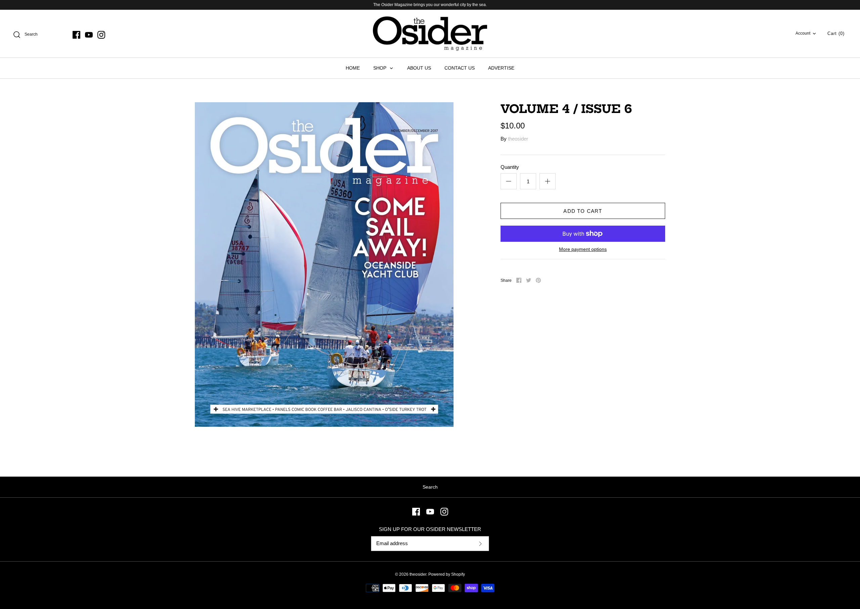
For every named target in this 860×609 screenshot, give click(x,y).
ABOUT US (419, 68)
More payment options (583, 249)
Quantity (510, 167)
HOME (353, 68)
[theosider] (430, 33)
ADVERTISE (501, 68)
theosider (518, 139)
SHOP (380, 68)
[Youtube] (89, 35)
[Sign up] (480, 543)
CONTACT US (459, 68)
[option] (324, 264)
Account (803, 33)
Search (430, 487)
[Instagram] (101, 35)
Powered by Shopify (446, 574)
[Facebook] (76, 35)
